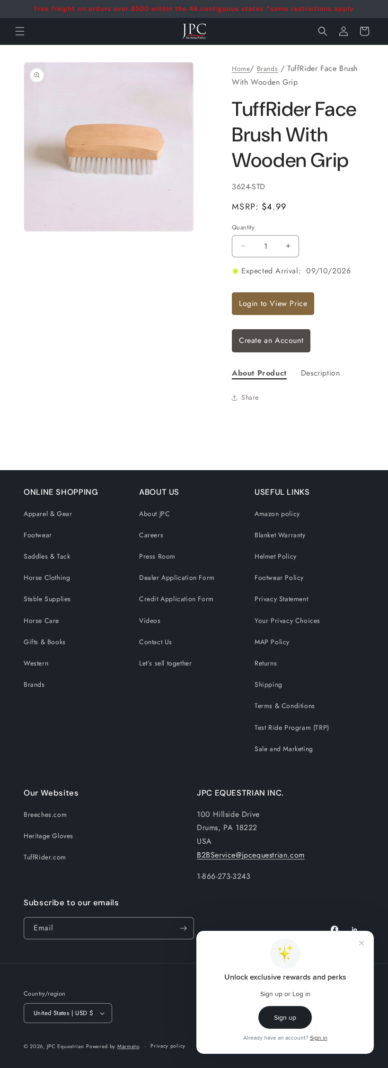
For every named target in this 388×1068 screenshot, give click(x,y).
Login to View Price (273, 303)
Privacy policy (167, 1046)
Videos (150, 620)
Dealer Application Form (177, 577)
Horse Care (41, 620)
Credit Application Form (176, 599)
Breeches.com (45, 814)
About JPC (154, 513)
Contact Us (155, 642)
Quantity (243, 227)
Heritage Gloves (48, 835)
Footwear (38, 535)
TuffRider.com (45, 857)
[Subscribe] (183, 928)
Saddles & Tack (47, 556)
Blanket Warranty (280, 535)
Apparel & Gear (48, 513)
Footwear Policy (279, 577)
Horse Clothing (47, 577)
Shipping (268, 684)
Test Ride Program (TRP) (292, 727)
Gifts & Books (45, 642)
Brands (267, 68)
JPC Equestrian (65, 1046)
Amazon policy (277, 513)
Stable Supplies (47, 599)
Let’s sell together (165, 663)
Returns (266, 663)
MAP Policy (272, 642)
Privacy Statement (281, 599)
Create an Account (271, 340)
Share (250, 397)
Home (241, 68)
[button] (322, 31)
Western (36, 663)
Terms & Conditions (285, 705)
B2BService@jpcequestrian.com (251, 854)
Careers (151, 535)
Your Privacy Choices (287, 620)
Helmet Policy (276, 556)
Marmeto (128, 1046)
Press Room (157, 556)
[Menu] (19, 31)
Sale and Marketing (284, 748)
